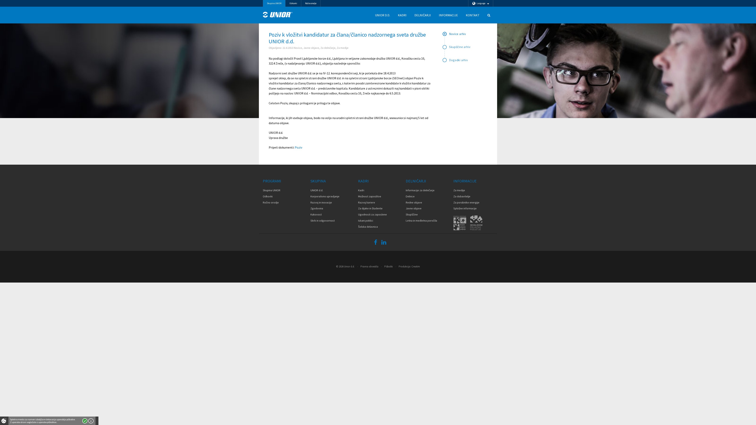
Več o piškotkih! (91, 420)
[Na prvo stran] (277, 15)
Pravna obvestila (369, 266)
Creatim (415, 266)
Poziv (298, 147)
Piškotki (388, 266)
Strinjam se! (84, 420)
